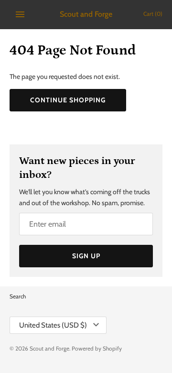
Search (18, 296)
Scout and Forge (49, 348)
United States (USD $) (53, 325)
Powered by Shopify (97, 348)
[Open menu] (20, 14)
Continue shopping (68, 100)
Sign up (86, 256)
